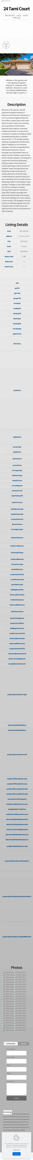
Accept (16, 1154)
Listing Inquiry (11, 1043)
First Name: (11, 1049)
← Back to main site (5, 1)
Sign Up (23, 1043)
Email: (9, 1065)
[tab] (11, 1044)
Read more (16, 1150)
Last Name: (11, 1057)
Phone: (9, 1073)
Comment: (10, 1081)
